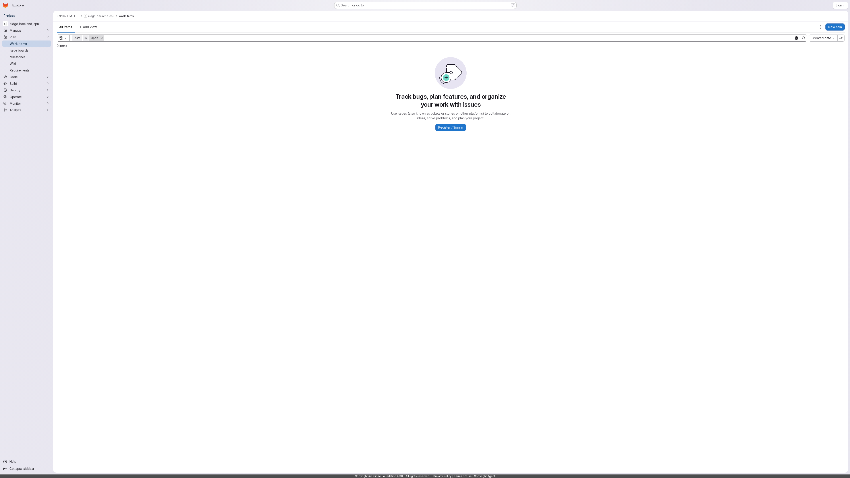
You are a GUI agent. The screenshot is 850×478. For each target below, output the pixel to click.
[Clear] (796, 38)
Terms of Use (463, 476)
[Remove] (101, 38)
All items (65, 27)
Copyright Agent (484, 476)
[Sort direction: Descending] (841, 38)
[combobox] (823, 38)
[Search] (803, 38)
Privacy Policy (442, 476)
